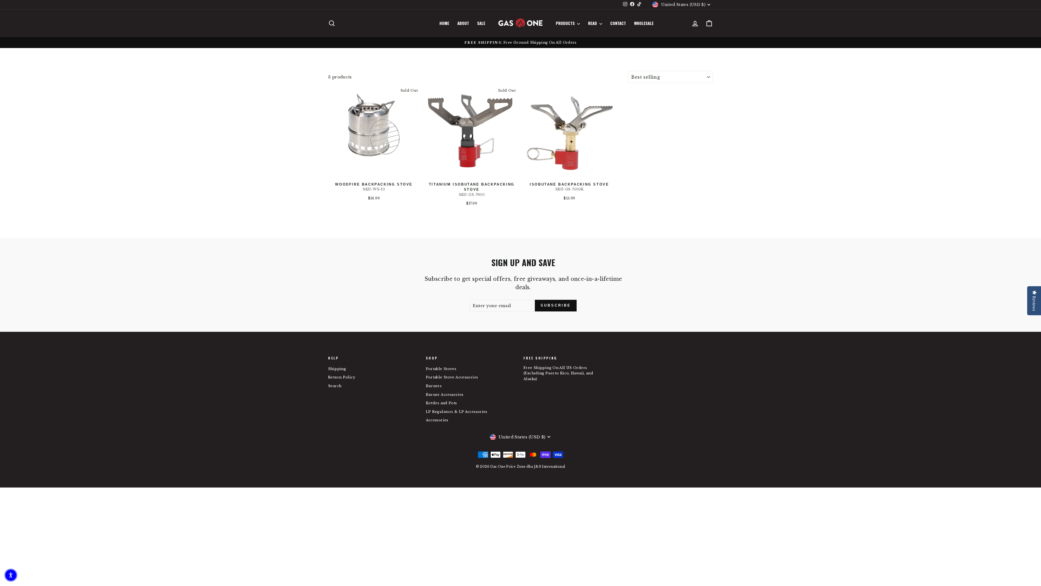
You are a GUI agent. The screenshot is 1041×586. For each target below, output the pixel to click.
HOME (444, 23)
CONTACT (618, 23)
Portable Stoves (441, 369)
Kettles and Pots (441, 403)
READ (593, 23)
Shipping (337, 369)
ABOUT (463, 23)
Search (334, 386)
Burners (434, 386)
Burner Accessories (445, 395)
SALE (481, 23)
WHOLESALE (644, 23)
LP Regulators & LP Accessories (456, 412)
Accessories (437, 420)
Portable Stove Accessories (452, 377)
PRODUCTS (566, 23)
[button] (10, 575)
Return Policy (341, 377)
